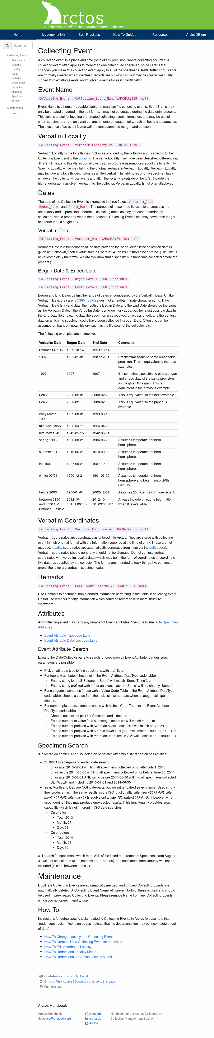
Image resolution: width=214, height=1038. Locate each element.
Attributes (16, 91)
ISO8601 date (84, 300)
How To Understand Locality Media (70, 951)
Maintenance (15, 108)
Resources (160, 34)
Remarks (16, 87)
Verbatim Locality (16, 67)
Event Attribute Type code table (67, 635)
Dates (14, 73)
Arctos (93, 1023)
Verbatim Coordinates (18, 80)
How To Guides (124, 34)
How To (15, 113)
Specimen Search (17, 98)
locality (57, 547)
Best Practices (89, 34)
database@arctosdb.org (54, 1018)
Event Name (18, 60)
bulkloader (157, 547)
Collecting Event (17, 55)
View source (64, 981)
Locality (84, 158)
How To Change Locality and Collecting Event (78, 936)
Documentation (53, 34)
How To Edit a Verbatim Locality (68, 946)
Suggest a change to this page (95, 981)
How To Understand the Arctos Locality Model (78, 956)
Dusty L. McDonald (76, 976)
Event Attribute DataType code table (70, 640)
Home (17, 34)
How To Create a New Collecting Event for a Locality (83, 941)
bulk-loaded (119, 75)
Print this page (53, 986)
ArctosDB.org (196, 34)
